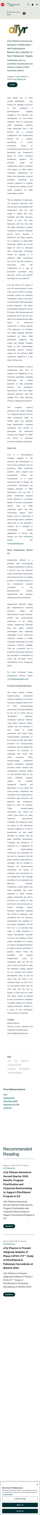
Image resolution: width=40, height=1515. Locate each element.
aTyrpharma (24, 1061)
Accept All (20, 1511)
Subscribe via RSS (10, 1101)
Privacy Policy (7, 1494)
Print (5, 1095)
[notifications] (32, 4)
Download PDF (9, 1098)
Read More (9, 1226)
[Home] (10, 4)
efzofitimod (11, 1069)
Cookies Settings (20, 1499)
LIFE (9, 1061)
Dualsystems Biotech (14, 1065)
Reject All (20, 1505)
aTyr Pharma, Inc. (19, 79)
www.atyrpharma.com (15, 543)
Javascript (7, 1108)
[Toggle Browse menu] (32, 13)
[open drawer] (37, 4)
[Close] (37, 1484)
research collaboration (15, 1073)
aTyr (15, 1061)
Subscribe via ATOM (11, 1105)
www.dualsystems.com (19, 679)
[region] (20, 1498)
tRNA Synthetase (24, 1069)
